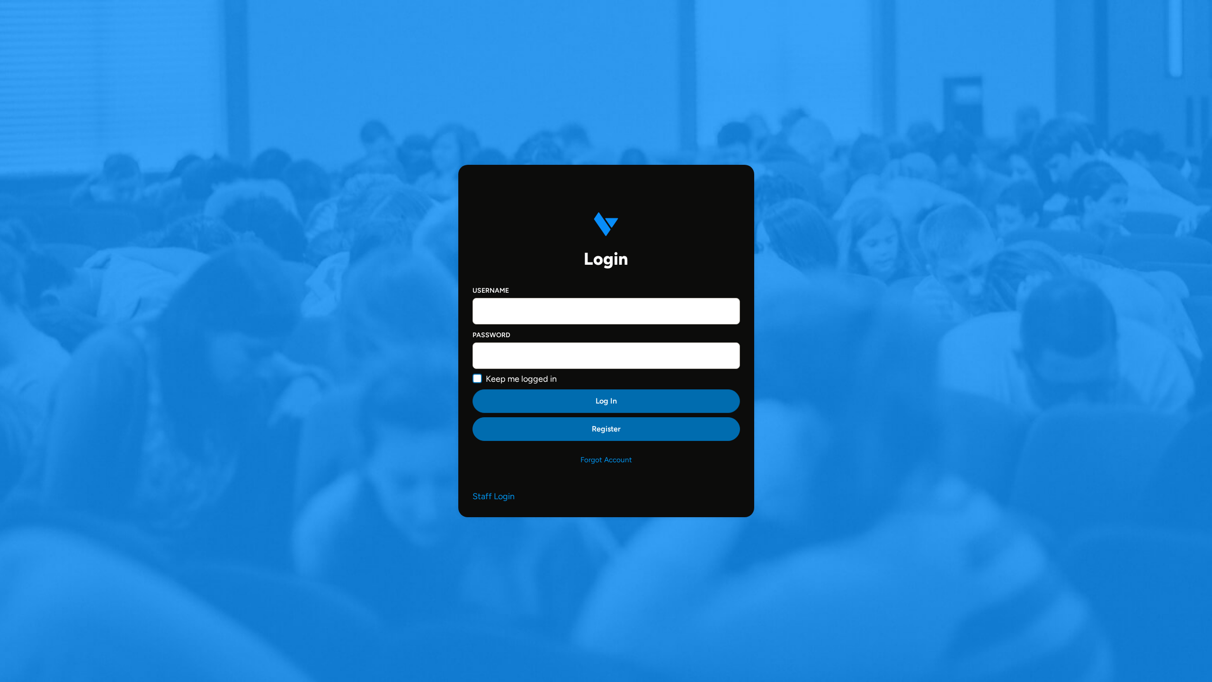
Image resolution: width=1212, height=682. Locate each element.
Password (491, 335)
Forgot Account (606, 459)
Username (490, 291)
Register (606, 428)
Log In (606, 400)
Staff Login (493, 496)
